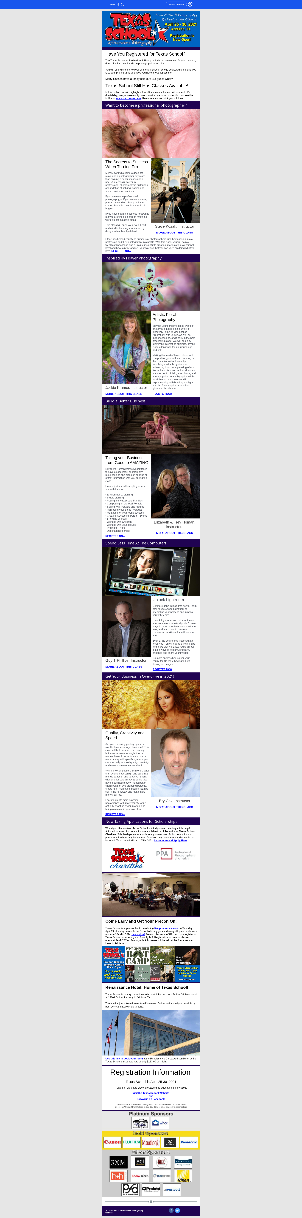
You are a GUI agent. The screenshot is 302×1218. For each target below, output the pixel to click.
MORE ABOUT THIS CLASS (174, 232)
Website (109, 1213)
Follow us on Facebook (151, 1099)
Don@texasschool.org (177, 1107)
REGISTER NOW (121, 251)
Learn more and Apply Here (170, 840)
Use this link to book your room (124, 1058)
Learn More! (138, 934)
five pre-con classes (166, 928)
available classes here (128, 98)
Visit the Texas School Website (150, 1093)
